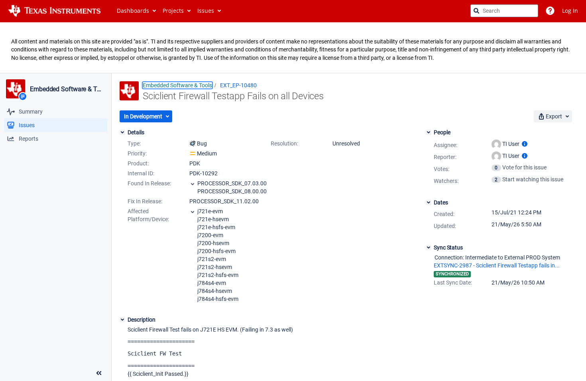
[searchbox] (504, 10)
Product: (138, 163)
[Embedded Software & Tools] (15, 88)
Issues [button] (205, 10)
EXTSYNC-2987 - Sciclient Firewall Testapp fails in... (497, 265)
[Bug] (192, 143)
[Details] (122, 132)
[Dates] (428, 202)
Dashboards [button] (133, 10)
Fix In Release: (145, 201)
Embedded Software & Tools (67, 89)
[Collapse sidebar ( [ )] (98, 373)
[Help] (550, 10)
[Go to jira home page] (54, 11)
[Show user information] (524, 144)
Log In (570, 10)
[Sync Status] (428, 247)
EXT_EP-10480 (238, 85)
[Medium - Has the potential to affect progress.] (192, 153)
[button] (146, 116)
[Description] (122, 319)
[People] (428, 132)
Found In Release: (149, 183)
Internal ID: (141, 173)
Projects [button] (173, 10)
